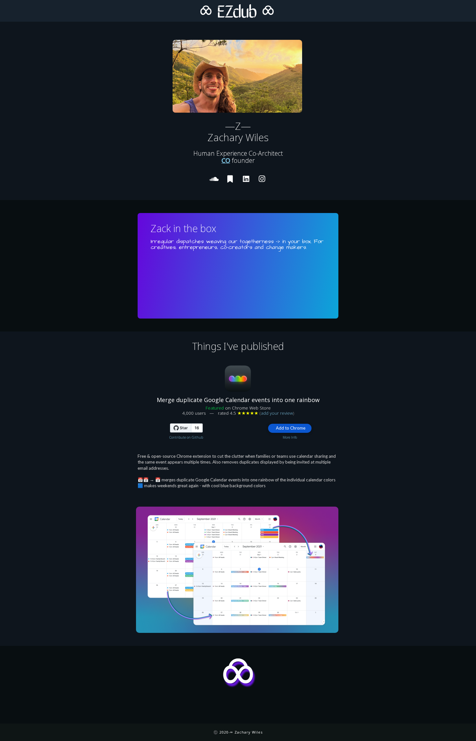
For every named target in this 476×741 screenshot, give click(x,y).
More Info (290, 437)
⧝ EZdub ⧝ (236, 10)
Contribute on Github (186, 437)
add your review (277, 413)
